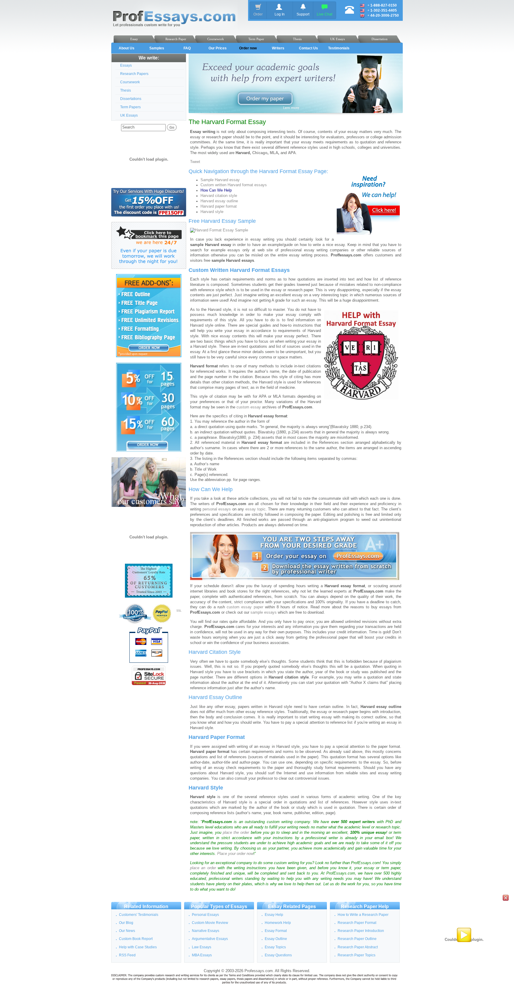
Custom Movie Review (210, 923)
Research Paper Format (357, 923)
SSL (178, 610)
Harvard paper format (218, 206)
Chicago (259, 153)
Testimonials (339, 48)
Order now (248, 48)
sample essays (263, 612)
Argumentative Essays (210, 939)
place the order (236, 833)
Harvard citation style (218, 196)
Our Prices (218, 48)
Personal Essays (205, 915)
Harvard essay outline (219, 201)
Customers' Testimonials (138, 915)
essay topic (255, 509)
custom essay (248, 407)
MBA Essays (202, 955)
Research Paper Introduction (361, 931)
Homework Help (278, 923)
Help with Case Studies (138, 947)
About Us (126, 48)
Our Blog (126, 923)
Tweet (195, 162)
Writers (278, 48)
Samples (156, 48)
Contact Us (308, 48)
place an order (203, 868)
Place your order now (235, 854)
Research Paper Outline (357, 939)
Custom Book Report (136, 939)
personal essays (217, 509)
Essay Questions (278, 955)
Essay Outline (276, 939)
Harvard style (211, 212)
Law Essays (201, 947)
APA (292, 153)
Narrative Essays (205, 931)
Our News (127, 931)
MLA (274, 153)
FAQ (187, 48)
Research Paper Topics (356, 955)
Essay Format (276, 931)
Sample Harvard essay (220, 180)
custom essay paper (245, 607)
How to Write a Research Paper (363, 915)
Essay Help (274, 915)
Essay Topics (275, 947)
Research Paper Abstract (358, 947)
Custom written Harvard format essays (233, 185)
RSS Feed (127, 955)
